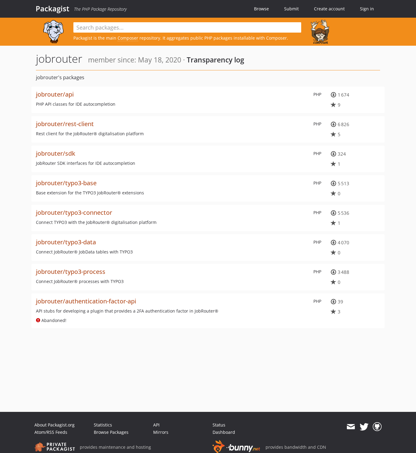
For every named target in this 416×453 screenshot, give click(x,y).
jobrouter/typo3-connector (74, 212)
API (156, 425)
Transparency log (215, 60)
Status (219, 425)
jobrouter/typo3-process (70, 271)
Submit (291, 9)
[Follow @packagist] (364, 426)
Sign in (367, 9)
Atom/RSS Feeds (50, 432)
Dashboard (224, 432)
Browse (261, 9)
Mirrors (160, 432)
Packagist (52, 8)
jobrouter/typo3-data (66, 242)
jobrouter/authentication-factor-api (86, 301)
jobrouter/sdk (55, 153)
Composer (128, 38)
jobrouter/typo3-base (66, 183)
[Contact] (350, 426)
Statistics (103, 425)
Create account (329, 9)
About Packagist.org (54, 425)
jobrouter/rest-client (65, 124)
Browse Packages (111, 432)
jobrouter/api (55, 94)
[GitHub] (377, 426)
